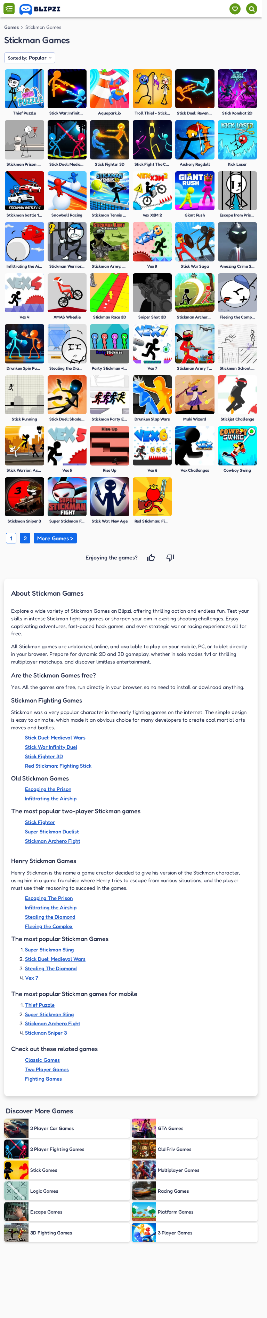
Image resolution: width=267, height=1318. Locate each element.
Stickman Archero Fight (52, 841)
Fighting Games (43, 1078)
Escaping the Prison (48, 789)
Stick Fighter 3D (44, 756)
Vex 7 (31, 977)
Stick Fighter (40, 822)
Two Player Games (47, 1069)
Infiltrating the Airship (50, 798)
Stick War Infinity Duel (51, 747)
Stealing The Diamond (51, 968)
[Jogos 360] (44, 9)
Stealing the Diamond (50, 916)
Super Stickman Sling (49, 949)
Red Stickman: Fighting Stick (58, 765)
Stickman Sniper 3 (46, 1032)
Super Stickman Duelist (52, 831)
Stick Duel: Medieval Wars (55, 737)
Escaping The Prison (49, 898)
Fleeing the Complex (49, 926)
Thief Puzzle (40, 1005)
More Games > (55, 538)
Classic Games (42, 1060)
